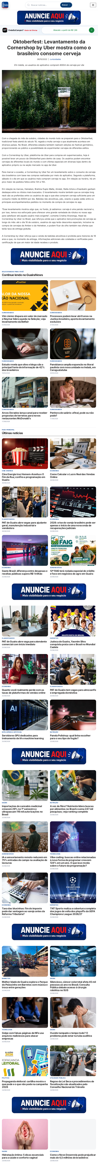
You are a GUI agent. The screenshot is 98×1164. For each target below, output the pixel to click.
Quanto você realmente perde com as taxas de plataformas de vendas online (23, 691)
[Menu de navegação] (93, 5)
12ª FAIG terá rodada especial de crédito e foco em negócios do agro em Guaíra (72, 572)
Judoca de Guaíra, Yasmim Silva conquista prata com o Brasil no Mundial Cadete (72, 644)
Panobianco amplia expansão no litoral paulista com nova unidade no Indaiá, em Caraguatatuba (73, 367)
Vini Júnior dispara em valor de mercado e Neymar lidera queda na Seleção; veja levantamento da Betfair (24, 319)
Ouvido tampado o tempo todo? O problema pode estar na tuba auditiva (71, 1034)
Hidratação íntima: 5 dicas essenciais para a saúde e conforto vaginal (23, 1156)
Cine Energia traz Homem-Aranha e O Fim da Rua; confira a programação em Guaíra (23, 477)
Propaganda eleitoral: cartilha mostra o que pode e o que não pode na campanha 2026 (25, 1084)
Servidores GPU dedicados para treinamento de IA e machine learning (23, 737)
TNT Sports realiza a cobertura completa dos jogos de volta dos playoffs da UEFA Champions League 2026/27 (73, 911)
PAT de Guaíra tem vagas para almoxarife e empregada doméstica (73, 691)
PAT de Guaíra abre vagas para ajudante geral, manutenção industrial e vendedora (24, 525)
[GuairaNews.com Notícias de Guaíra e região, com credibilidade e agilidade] (5, 5)
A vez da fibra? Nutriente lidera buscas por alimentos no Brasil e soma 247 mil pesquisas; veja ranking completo (72, 809)
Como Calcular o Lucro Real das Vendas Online (72, 476)
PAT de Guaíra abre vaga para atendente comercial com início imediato (24, 643)
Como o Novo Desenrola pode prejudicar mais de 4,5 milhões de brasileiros (73, 1156)
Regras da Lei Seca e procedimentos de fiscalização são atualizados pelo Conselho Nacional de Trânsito (72, 1084)
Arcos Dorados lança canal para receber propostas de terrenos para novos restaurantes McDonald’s (24, 415)
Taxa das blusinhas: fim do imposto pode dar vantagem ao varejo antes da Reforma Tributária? (23, 911)
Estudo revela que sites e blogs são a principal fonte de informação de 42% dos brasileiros (23, 367)
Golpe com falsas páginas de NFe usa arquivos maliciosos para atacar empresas (23, 1036)
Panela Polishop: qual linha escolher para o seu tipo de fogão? (70, 737)
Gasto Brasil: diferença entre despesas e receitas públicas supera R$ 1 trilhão (24, 572)
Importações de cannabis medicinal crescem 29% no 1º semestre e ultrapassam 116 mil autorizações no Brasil (22, 810)
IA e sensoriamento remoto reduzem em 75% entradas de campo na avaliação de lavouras (24, 860)
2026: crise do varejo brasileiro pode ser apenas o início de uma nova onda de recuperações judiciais (73, 525)
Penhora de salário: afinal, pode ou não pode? (72, 414)
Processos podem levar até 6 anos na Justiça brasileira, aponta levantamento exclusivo (72, 319)
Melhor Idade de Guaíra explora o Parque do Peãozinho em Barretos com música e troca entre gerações (25, 984)
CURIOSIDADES (55, 59)
